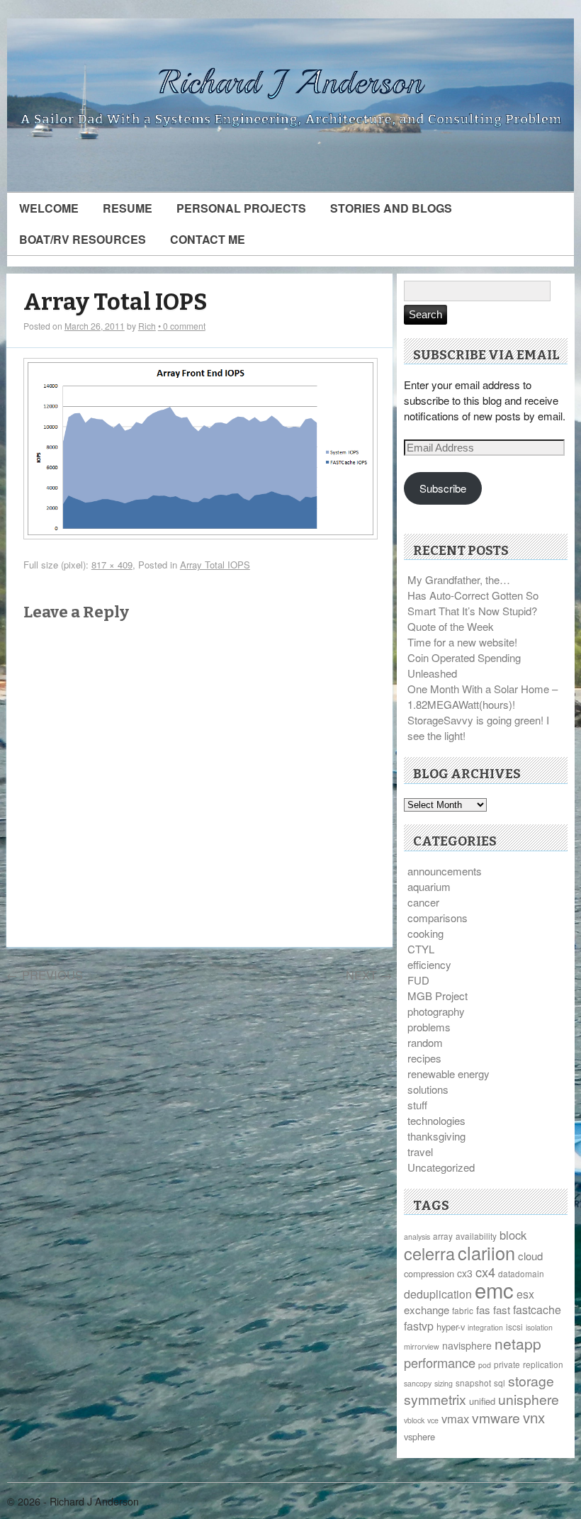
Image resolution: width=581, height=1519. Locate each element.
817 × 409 (111, 564)
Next (369, 974)
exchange (426, 1309)
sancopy (417, 1383)
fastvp (419, 1326)
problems (429, 1026)
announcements (444, 870)
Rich (147, 326)
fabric (462, 1310)
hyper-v (450, 1326)
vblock (414, 1420)
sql (499, 1383)
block (513, 1234)
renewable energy (448, 1073)
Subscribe (442, 488)
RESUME (127, 208)
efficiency (429, 964)
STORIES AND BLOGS (391, 208)
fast (501, 1309)
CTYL (420, 948)
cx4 (485, 1271)
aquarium (429, 886)
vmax (455, 1418)
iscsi (514, 1327)
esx (525, 1294)
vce (433, 1420)
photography (436, 1011)
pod (484, 1365)
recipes (424, 1057)
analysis (417, 1236)
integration (485, 1327)
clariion (486, 1252)
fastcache (537, 1309)
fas (483, 1309)
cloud (530, 1255)
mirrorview (421, 1346)
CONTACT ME (207, 239)
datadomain (521, 1273)
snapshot (473, 1383)
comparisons (437, 917)
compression (429, 1273)
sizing (443, 1383)
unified (482, 1401)
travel (420, 1151)
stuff (417, 1104)
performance (439, 1362)
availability (476, 1236)
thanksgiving (436, 1135)
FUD (418, 980)
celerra (429, 1253)
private (507, 1364)
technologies (436, 1120)
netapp (518, 1343)
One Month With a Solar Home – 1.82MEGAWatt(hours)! (482, 696)
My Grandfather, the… (458, 579)
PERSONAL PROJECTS (241, 208)
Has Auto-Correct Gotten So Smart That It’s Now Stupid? (472, 603)
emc (494, 1289)
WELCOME (49, 208)
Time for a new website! (462, 641)
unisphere (528, 1399)
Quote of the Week (450, 626)
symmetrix (435, 1399)
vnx (534, 1417)
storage (531, 1381)
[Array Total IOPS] (200, 534)
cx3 (465, 1273)
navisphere (467, 1345)
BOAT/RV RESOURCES (82, 239)
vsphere (419, 1436)
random (425, 1042)
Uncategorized (441, 1167)
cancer (423, 902)
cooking (425, 933)
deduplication (438, 1294)
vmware (496, 1418)
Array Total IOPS (115, 302)
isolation (539, 1327)
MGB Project (437, 995)
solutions (428, 1089)
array (443, 1236)
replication (543, 1364)
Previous (44, 974)
